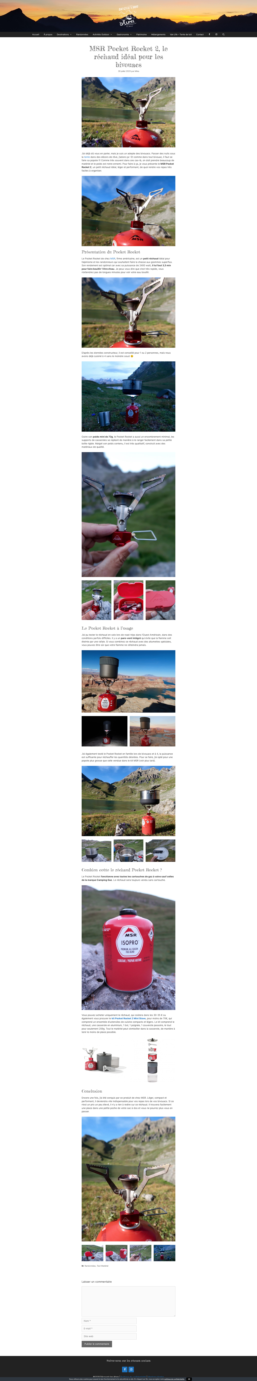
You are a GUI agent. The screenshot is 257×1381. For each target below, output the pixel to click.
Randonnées (82, 34)
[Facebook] (124, 1369)
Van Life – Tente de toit (181, 34)
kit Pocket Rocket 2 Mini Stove (129, 1018)
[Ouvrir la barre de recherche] (223, 34)
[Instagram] (131, 1369)
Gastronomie (123, 34)
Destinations (63, 34)
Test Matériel (102, 1266)
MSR (112, 258)
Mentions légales (156, 1377)
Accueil (35, 34)
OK (189, 1379)
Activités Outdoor (101, 34)
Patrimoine (141, 34)
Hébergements (158, 34)
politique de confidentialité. (174, 1379)
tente (87, 157)
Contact (200, 34)
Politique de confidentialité (133, 1377)
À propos (48, 34)
